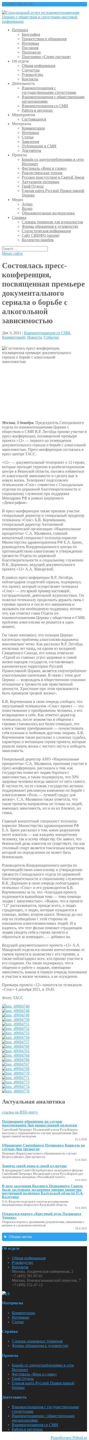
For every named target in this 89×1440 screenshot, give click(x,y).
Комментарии (33, 128)
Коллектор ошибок (38, 240)
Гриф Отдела (33, 186)
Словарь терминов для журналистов (52, 222)
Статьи (28, 137)
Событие (51, 337)
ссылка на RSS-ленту (20, 1112)
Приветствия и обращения (44, 39)
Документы (31, 150)
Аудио (27, 204)
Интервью (30, 43)
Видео (27, 208)
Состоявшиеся (34, 119)
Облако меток (20, 1237)
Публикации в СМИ (39, 146)
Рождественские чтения (42, 173)
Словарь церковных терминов (37, 1341)
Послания (30, 48)
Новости (34, 337)
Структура (31, 70)
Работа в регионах (37, 110)
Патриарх (20, 30)
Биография (31, 34)
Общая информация (38, 66)
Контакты (30, 79)
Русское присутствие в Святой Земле (53, 177)
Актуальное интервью (40, 182)
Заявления (30, 141)
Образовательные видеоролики (48, 213)
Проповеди (31, 52)
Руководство (32, 74)
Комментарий (13, 337)
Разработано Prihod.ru (69, 1438)
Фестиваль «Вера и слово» (44, 168)
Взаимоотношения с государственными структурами (49, 90)
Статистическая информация (46, 231)
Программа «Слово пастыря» (46, 57)
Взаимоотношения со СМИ (45, 106)
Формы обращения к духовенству (50, 226)
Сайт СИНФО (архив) (40, 235)
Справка (19, 217)
